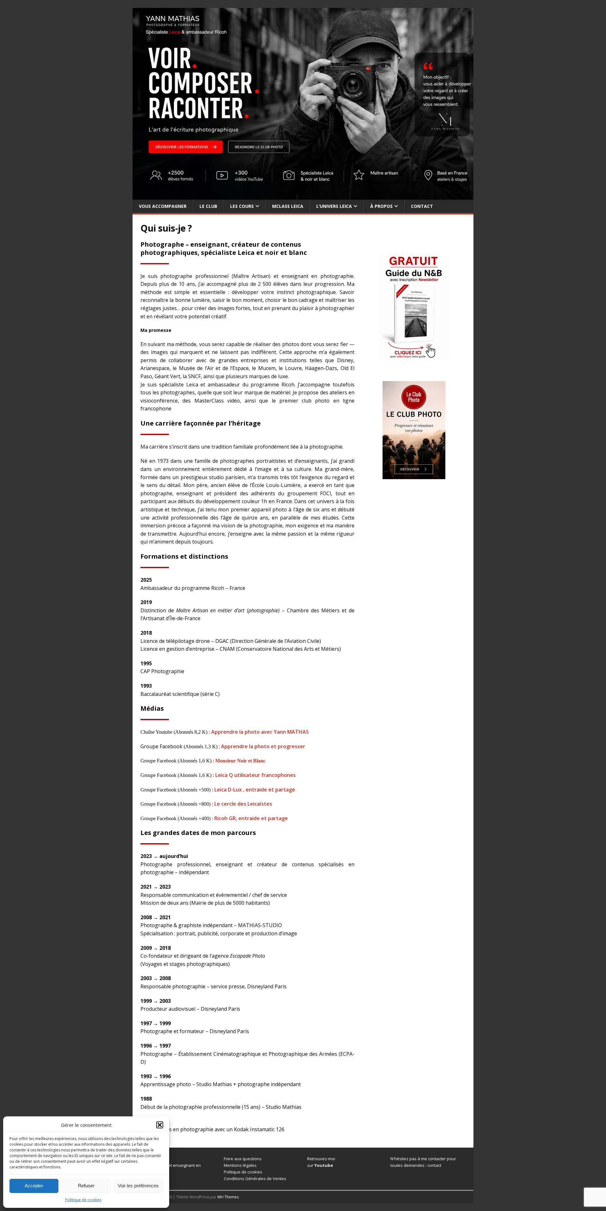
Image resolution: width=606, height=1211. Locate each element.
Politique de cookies (83, 1199)
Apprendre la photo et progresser (263, 746)
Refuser (86, 1185)
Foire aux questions (243, 1158)
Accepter (34, 1185)
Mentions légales (240, 1165)
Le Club (208, 206)
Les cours (242, 206)
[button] (160, 1125)
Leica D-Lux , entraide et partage (254, 789)
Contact (422, 206)
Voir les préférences (138, 1185)
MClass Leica (287, 206)
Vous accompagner (163, 206)
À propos (381, 206)
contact (434, 1165)
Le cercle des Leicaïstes (243, 803)
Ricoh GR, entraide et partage (251, 818)
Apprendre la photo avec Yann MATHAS (260, 731)
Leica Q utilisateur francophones (255, 775)
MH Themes (228, 1197)
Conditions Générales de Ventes (255, 1178)
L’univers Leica (334, 206)
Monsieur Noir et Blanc (240, 760)
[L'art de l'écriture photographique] (303, 196)
